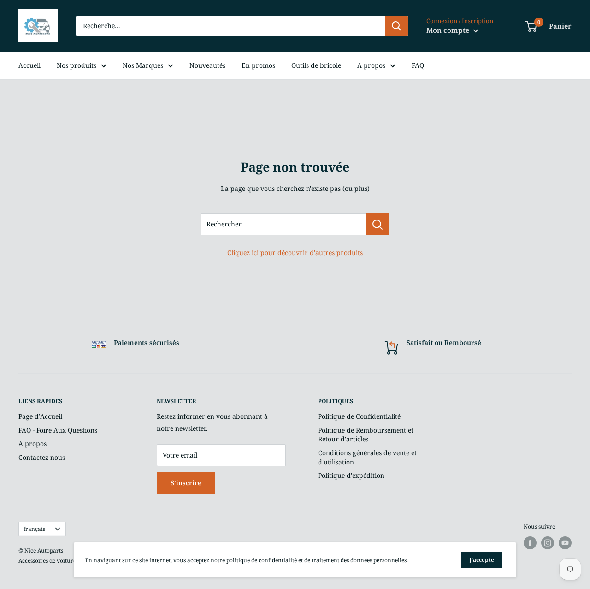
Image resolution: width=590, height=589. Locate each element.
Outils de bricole (316, 65)
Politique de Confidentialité (359, 416)
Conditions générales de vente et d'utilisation (367, 457)
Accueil (29, 65)
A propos (371, 65)
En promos (258, 65)
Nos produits (76, 65)
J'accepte (481, 560)
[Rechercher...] (377, 224)
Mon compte (448, 30)
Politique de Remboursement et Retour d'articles (365, 435)
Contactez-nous (41, 457)
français (34, 528)
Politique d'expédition (351, 475)
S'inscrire (186, 482)
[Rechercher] (396, 26)
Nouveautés (207, 65)
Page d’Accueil (40, 416)
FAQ (418, 65)
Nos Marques (143, 65)
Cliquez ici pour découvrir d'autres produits (295, 252)
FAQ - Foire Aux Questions (57, 430)
